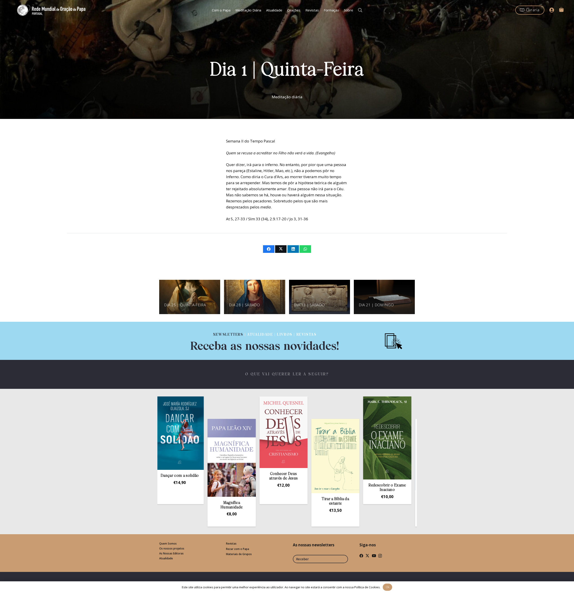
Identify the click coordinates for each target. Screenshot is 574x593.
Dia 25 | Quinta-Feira (185, 304)
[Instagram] (380, 556)
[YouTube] (374, 556)
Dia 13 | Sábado (309, 304)
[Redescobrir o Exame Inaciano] (342, 437)
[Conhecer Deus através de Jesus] (239, 432)
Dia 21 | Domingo (376, 304)
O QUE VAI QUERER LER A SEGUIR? (287, 374)
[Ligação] (265, 340)
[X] (367, 556)
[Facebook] (361, 556)
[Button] (552, 10)
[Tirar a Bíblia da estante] (290, 456)
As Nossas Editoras (171, 553)
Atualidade (166, 558)
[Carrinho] (561, 9)
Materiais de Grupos (239, 554)
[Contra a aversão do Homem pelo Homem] (394, 454)
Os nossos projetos (171, 548)
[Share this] (268, 249)
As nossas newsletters (313, 544)
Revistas (231, 543)
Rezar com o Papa (237, 549)
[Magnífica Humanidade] (187, 458)
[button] (360, 10)
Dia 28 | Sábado (244, 304)
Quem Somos (168, 543)
